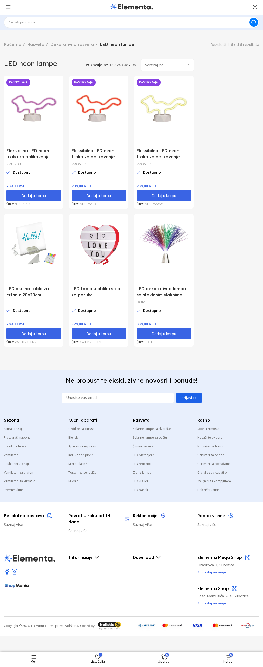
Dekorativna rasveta (72, 44)
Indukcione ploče (80, 455)
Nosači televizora (209, 437)
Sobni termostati (209, 429)
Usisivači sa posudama (214, 464)
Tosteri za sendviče (82, 472)
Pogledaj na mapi (211, 603)
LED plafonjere (143, 455)
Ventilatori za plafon (18, 472)
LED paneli (140, 490)
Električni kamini (208, 490)
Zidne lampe (142, 472)
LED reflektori (142, 464)
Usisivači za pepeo (210, 455)
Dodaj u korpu (33, 195)
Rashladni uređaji (16, 464)
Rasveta (35, 44)
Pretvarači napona (17, 437)
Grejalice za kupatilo (212, 472)
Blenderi (74, 437)
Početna (12, 44)
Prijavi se (189, 397)
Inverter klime (14, 490)
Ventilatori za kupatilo (19, 481)
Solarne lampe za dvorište (152, 429)
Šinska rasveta (143, 446)
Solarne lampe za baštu (150, 437)
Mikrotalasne (77, 464)
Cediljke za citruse (81, 429)
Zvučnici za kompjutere (214, 481)
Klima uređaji (13, 429)
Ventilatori (11, 455)
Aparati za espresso (83, 446)
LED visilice (140, 481)
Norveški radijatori (210, 446)
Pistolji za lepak (15, 446)
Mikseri (73, 481)
